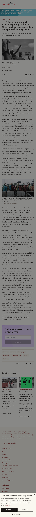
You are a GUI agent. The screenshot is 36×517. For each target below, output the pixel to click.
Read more (9, 505)
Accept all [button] (9, 509)
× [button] (34, 495)
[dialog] (18, 505)
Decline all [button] (25, 509)
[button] (17, 514)
